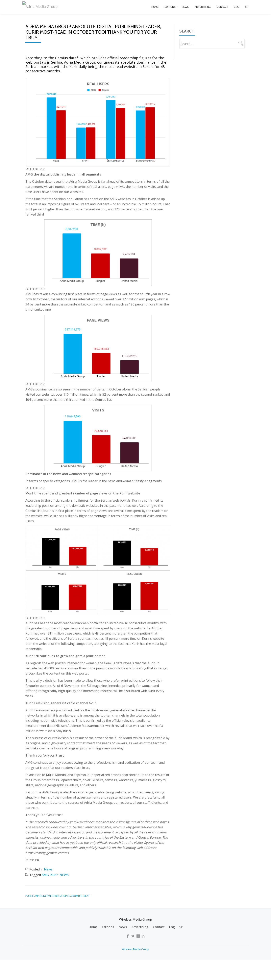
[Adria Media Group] (40, 6)
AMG (45, 875)
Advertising (203, 7)
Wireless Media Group (135, 949)
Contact (222, 7)
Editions (170, 7)
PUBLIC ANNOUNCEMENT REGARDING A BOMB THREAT (57, 896)
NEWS (64, 875)
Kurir (54, 875)
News (185, 7)
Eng (236, 7)
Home (155, 7)
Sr (246, 7)
